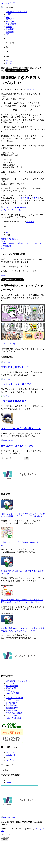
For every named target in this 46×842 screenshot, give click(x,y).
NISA (10, 691)
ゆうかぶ (10, 760)
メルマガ (11, 715)
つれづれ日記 (14, 713)
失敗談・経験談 (14, 698)
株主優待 (12, 686)
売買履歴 (12, 708)
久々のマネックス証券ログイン (17, 384)
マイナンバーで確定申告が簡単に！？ (21, 428)
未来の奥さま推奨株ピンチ (15, 367)
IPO (10, 683)
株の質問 (11, 703)
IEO (9, 695)
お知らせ (11, 710)
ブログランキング (14, 758)
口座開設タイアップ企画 (18, 681)
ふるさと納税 (13, 718)
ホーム (9, 61)
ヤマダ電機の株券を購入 (14, 401)
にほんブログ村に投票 (11, 210)
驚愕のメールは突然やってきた (17, 445)
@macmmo (5, 275)
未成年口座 (12, 693)
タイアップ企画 (8, 344)
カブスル (35, 198)
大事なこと (12, 700)
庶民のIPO (25, 198)
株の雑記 (10, 63)
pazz (11, 226)
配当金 (11, 688)
